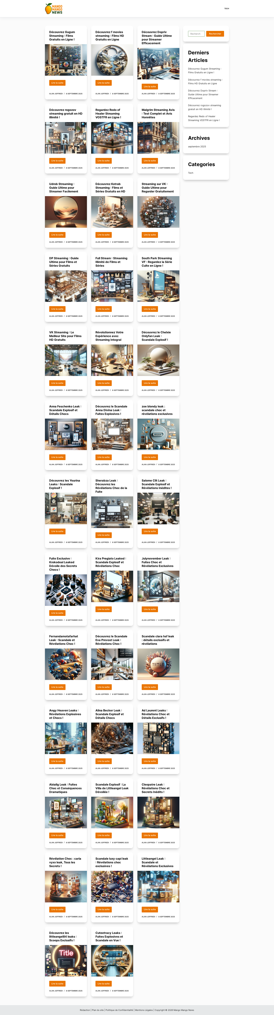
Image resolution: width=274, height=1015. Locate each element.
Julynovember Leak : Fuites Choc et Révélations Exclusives (157, 562)
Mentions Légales (144, 1010)
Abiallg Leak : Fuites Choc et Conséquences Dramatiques (65, 788)
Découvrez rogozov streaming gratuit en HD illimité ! (65, 113)
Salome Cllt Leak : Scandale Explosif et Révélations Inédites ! (157, 484)
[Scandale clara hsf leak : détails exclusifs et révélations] (158, 664)
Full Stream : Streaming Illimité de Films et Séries (111, 262)
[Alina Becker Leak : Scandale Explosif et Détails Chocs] (112, 738)
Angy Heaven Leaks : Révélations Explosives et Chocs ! (65, 714)
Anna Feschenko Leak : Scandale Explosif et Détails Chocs (65, 410)
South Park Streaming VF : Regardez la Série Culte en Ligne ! (157, 262)
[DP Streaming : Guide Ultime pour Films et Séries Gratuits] (66, 286)
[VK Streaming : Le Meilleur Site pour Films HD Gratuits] (66, 360)
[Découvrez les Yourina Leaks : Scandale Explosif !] (66, 508)
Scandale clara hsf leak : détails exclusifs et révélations (158, 640)
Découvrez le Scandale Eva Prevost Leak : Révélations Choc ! (111, 640)
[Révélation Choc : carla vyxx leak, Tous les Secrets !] (66, 886)
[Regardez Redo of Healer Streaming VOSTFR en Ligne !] (112, 138)
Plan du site (98, 1010)
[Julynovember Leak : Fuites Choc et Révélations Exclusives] (158, 586)
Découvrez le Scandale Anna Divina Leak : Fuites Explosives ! (111, 410)
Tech (226, 8)
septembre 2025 (197, 146)
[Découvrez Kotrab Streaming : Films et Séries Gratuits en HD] (112, 212)
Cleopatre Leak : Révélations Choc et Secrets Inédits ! (156, 788)
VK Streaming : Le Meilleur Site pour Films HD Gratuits (65, 336)
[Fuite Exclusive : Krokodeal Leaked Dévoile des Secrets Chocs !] (66, 590)
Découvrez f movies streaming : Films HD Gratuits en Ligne (109, 35)
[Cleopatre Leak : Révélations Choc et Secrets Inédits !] (158, 812)
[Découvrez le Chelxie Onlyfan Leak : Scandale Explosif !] (158, 360)
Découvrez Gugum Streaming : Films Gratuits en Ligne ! (62, 35)
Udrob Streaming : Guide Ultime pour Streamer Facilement (63, 187)
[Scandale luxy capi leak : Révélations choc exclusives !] (112, 886)
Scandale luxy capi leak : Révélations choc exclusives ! (111, 862)
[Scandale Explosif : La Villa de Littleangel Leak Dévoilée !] (112, 812)
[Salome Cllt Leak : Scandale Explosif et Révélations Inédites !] (158, 508)
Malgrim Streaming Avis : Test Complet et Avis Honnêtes (158, 113)
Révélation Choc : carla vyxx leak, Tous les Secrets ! (65, 862)
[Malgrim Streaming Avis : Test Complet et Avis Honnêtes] (158, 138)
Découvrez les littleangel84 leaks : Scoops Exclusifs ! (63, 936)
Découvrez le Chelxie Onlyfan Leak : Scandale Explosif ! (156, 336)
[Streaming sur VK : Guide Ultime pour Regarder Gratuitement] (158, 212)
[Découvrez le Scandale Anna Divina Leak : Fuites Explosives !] (112, 434)
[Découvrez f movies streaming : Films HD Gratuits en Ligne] (112, 60)
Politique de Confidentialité (119, 1010)
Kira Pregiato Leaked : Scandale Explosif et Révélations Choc (110, 562)
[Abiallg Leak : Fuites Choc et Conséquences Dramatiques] (66, 812)
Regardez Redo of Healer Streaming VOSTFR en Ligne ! (108, 113)
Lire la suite (58, 83)
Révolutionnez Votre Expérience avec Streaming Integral (109, 336)
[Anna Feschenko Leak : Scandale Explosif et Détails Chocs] (66, 434)
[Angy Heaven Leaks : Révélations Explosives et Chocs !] (66, 738)
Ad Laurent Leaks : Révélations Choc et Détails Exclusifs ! (156, 714)
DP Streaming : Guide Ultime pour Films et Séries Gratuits (64, 262)
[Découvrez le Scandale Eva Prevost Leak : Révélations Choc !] (112, 664)
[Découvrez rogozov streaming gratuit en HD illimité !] (66, 138)
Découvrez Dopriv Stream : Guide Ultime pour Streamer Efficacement (203, 94)
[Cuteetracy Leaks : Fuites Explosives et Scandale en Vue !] (112, 961)
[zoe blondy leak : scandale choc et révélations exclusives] (158, 434)
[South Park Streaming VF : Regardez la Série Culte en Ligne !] (158, 286)
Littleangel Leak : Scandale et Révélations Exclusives (157, 862)
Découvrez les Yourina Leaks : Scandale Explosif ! (64, 484)
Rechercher (215, 33)
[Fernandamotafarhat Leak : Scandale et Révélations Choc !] (66, 664)
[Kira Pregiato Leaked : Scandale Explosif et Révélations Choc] (112, 586)
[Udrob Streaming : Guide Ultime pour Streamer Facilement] (66, 212)
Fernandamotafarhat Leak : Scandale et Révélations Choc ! (63, 640)
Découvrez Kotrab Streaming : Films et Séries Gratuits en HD (110, 187)
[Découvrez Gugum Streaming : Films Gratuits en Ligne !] (66, 60)
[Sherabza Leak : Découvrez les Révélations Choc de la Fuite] (112, 512)
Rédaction (85, 1010)
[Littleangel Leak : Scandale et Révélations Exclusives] (158, 886)
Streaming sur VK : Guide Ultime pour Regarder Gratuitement (158, 187)
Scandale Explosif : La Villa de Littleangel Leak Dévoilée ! (112, 788)
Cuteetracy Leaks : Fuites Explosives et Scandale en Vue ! (109, 936)
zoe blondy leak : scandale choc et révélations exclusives (157, 410)
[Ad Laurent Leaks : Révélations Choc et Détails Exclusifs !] (158, 738)
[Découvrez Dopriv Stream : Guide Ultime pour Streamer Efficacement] (158, 63)
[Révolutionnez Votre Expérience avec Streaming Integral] (112, 360)
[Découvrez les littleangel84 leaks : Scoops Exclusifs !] (66, 961)
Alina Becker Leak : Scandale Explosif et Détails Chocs (109, 714)
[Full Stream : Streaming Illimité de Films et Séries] (112, 286)
